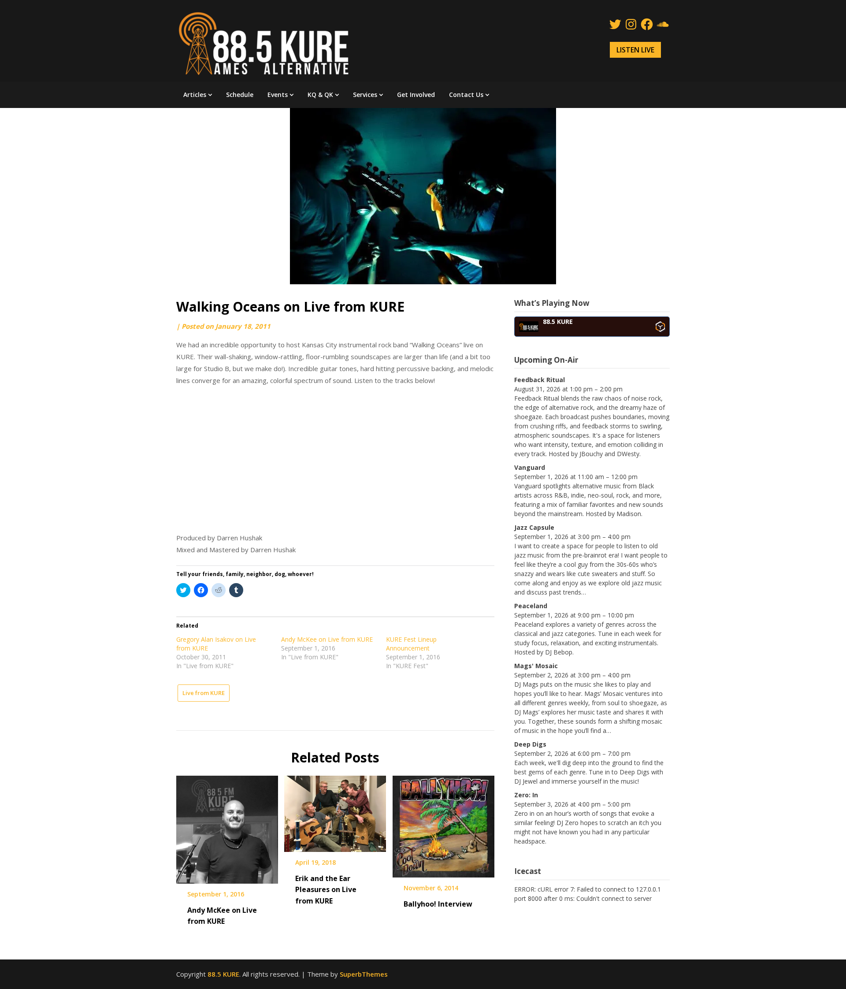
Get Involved (416, 94)
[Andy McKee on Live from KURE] (227, 826)
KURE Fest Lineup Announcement (411, 643)
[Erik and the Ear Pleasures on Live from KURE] (335, 811)
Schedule (239, 94)
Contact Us (466, 94)
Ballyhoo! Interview (438, 904)
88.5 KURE (223, 974)
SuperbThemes (364, 974)
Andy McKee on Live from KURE (327, 639)
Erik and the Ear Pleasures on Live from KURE (325, 889)
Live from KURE (203, 693)
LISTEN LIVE (635, 50)
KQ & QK (320, 94)
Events (277, 94)
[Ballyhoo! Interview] (443, 823)
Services (365, 94)
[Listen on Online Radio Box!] (660, 326)
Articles (194, 94)
